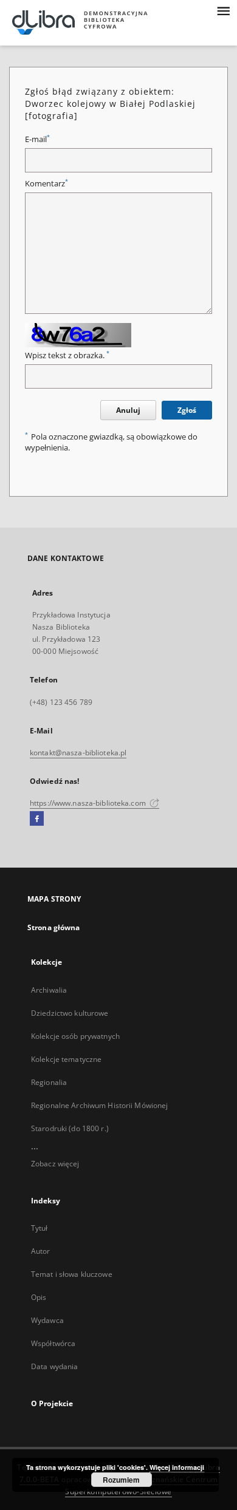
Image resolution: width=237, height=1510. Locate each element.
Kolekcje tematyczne (66, 1059)
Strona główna (53, 927)
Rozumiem (121, 1479)
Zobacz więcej (55, 1163)
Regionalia (49, 1082)
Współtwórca (53, 1343)
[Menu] (223, 9)
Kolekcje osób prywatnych (75, 1036)
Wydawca (47, 1320)
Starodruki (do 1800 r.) (70, 1128)
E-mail (37, 139)
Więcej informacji (176, 1467)
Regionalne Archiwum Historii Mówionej (99, 1105)
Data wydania (54, 1366)
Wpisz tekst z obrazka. (67, 355)
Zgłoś (186, 410)
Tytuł (39, 1228)
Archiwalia (49, 990)
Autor (40, 1251)
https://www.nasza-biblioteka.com (89, 803)
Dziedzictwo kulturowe (70, 1013)
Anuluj (128, 410)
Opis (38, 1297)
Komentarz (46, 184)
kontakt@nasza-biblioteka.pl (78, 752)
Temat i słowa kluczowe (71, 1274)
